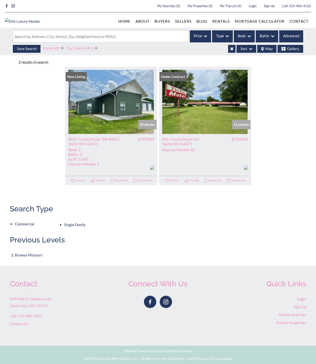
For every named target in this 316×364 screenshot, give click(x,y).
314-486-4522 (300, 6)
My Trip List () (230, 6)
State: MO (51, 48)
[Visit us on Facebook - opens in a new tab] (6, 6)
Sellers (183, 21)
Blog (202, 21)
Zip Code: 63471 (80, 48)
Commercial (24, 224)
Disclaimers (176, 359)
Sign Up (269, 6)
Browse (28, 255)
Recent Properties (291, 322)
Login (253, 6)
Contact (299, 21)
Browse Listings (221, 359)
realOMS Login (197, 359)
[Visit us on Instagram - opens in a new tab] (13, 6)
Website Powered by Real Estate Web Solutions (158, 351)
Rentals (221, 21)
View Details (111, 102)
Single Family (75, 224)
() (168, 6)
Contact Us (19, 324)
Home (124, 21)
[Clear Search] (232, 49)
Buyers (162, 21)
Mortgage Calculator (260, 21)
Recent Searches (292, 314)
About (143, 21)
